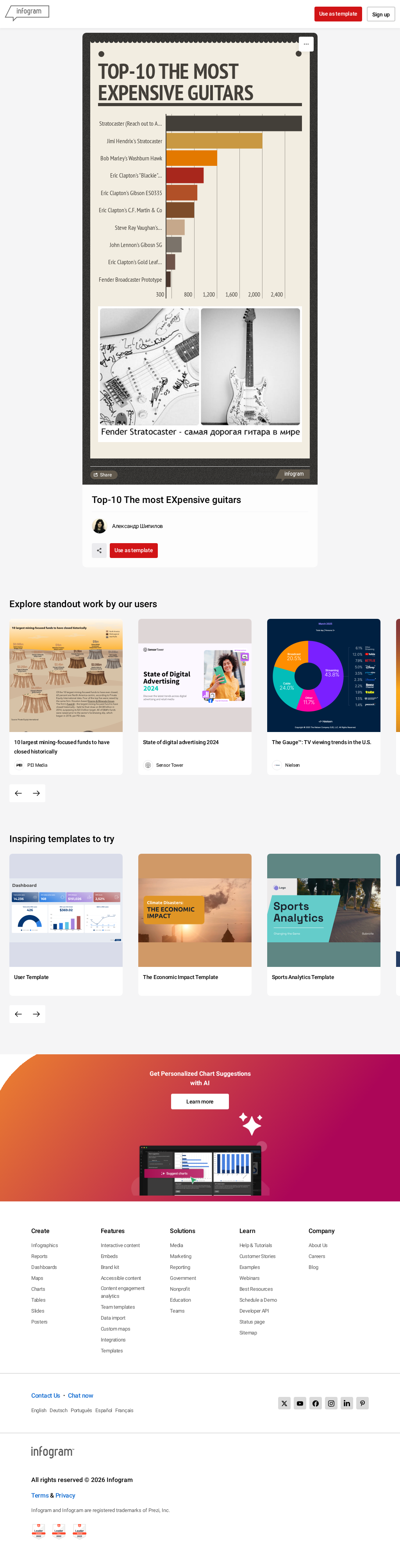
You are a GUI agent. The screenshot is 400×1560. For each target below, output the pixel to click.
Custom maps (115, 1329)
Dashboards (44, 1267)
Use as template (338, 14)
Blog (313, 1267)
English (38, 1410)
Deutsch (59, 1410)
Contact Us (45, 1395)
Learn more (200, 1101)
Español (103, 1410)
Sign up (381, 14)
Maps (37, 1278)
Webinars (249, 1278)
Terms (40, 1495)
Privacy (65, 1495)
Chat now (80, 1395)
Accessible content (121, 1278)
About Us (318, 1245)
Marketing (180, 1256)
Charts (38, 1289)
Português (81, 1410)
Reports (39, 1256)
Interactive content (120, 1245)
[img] (234, 123)
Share (106, 475)
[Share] (99, 550)
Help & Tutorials (255, 1245)
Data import (113, 1318)
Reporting (180, 1267)
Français (124, 1410)
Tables (38, 1300)
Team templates (118, 1307)
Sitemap (248, 1333)
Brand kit (110, 1267)
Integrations (113, 1340)
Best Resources (256, 1289)
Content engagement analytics (123, 1292)
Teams (177, 1311)
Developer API (254, 1311)
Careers (317, 1256)
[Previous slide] (18, 793)
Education (180, 1300)
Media (176, 1245)
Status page (252, 1322)
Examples (249, 1267)
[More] (306, 44)
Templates (112, 1351)
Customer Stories (257, 1256)
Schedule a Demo (258, 1300)
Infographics (44, 1245)
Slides (37, 1311)
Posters (39, 1322)
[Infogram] (27, 14)
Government (183, 1278)
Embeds (109, 1256)
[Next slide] (36, 793)
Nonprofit (179, 1289)
